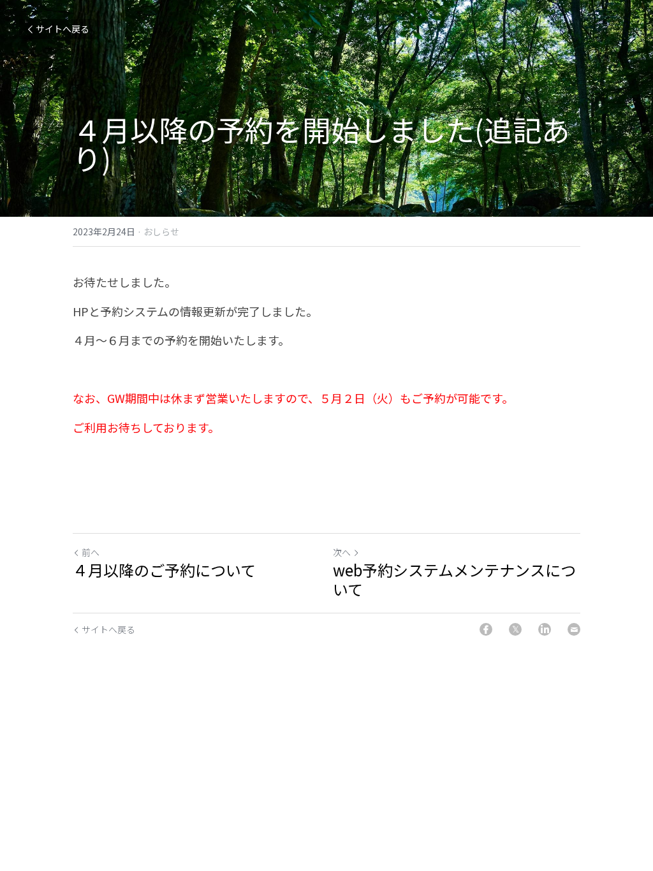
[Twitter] (515, 629)
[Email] (574, 629)
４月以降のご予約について (164, 570)
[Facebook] (486, 629)
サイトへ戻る (62, 28)
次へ (342, 552)
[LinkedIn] (544, 629)
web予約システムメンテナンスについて (454, 579)
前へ (90, 552)
